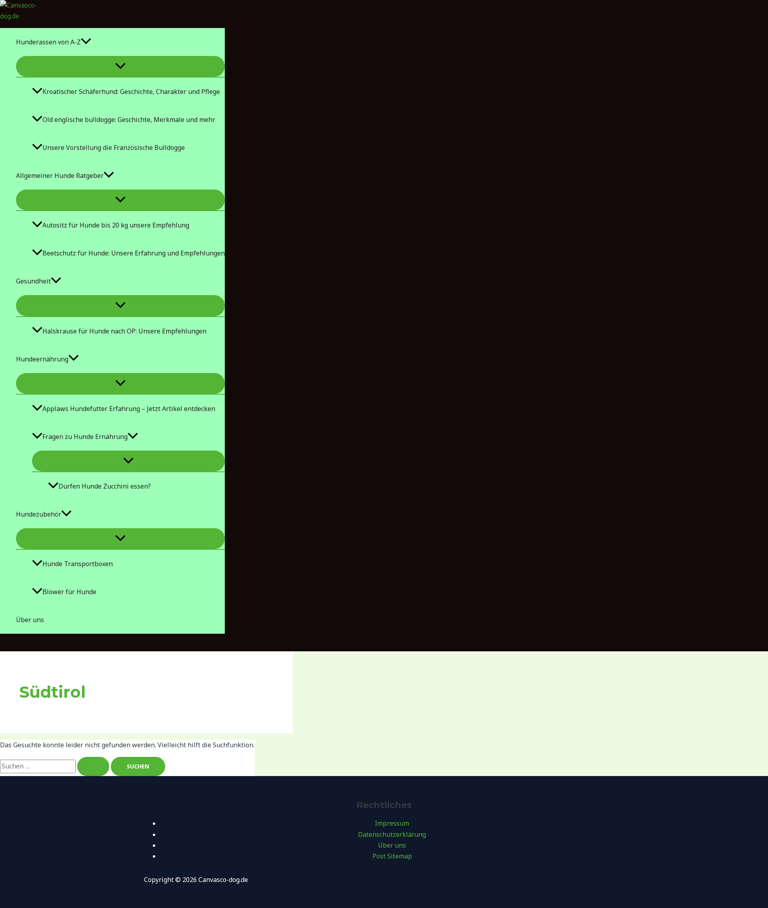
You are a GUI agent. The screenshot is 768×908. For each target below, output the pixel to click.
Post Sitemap (392, 856)
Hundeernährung (42, 359)
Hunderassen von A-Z (48, 42)
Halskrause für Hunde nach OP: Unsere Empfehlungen (124, 331)
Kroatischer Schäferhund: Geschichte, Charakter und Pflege (131, 91)
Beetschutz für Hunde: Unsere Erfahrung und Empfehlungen (133, 253)
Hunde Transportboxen (77, 563)
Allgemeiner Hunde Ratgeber (60, 175)
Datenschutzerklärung (392, 834)
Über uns (30, 619)
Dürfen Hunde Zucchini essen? (104, 486)
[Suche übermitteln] (93, 766)
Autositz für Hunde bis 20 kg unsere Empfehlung (115, 225)
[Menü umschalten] (120, 66)
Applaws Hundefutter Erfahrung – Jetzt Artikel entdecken (128, 408)
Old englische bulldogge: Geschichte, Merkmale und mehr (128, 119)
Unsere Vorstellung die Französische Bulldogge (113, 147)
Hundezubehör (38, 514)
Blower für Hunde (69, 591)
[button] (86, 42)
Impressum (392, 823)
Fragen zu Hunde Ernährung (85, 436)
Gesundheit (33, 281)
